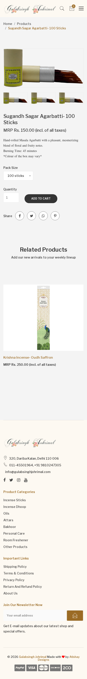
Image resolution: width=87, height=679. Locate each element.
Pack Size (10, 168)
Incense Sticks (14, 500)
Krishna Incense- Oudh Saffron (28, 358)
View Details (16, 364)
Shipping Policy (15, 566)
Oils (6, 513)
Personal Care (14, 533)
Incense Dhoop (14, 507)
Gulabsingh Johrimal (32, 657)
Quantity (10, 189)
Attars (8, 520)
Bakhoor (9, 527)
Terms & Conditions (18, 573)
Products (24, 24)
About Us (10, 593)
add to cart (41, 198)
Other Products (15, 547)
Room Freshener (15, 540)
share (7, 216)
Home (7, 24)
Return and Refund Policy (22, 586)
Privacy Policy (14, 580)
